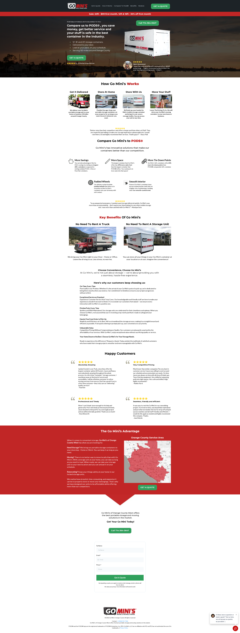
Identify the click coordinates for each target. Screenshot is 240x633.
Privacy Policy (124, 628)
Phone (98, 565)
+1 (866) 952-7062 (122, 621)
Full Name (99, 546)
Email (98, 555)
